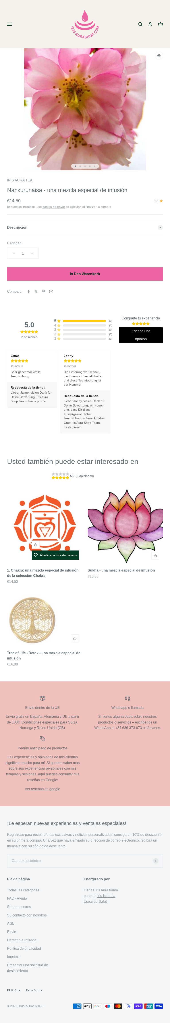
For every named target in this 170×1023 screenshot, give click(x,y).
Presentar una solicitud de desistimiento (27, 968)
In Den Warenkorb (85, 274)
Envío (11, 932)
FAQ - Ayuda (17, 898)
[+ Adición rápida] (36, 545)
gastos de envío (53, 206)
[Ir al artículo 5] (94, 166)
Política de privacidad (24, 948)
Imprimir (13, 957)
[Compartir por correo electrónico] (51, 291)
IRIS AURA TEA (20, 180)
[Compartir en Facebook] (28, 291)
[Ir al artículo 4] (90, 166)
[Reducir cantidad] (13, 253)
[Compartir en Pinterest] (43, 291)
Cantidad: (14, 243)
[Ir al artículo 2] (80, 166)
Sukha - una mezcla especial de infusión (121, 570)
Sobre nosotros (19, 907)
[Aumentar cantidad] (31, 253)
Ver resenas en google (42, 789)
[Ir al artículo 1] (75, 166)
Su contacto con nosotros (27, 915)
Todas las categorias (23, 890)
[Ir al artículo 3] (85, 166)
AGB (11, 923)
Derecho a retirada (21, 940)
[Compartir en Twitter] (36, 291)
